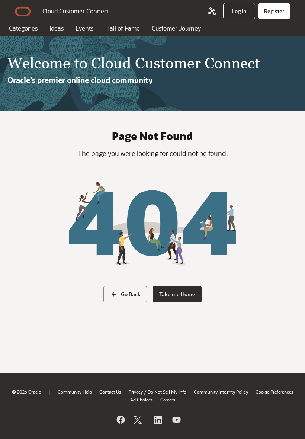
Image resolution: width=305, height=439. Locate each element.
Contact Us (110, 392)
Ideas (56, 28)
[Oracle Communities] (212, 11)
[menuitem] (239, 11)
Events (84, 28)
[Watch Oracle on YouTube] (176, 419)
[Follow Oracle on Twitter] (139, 419)
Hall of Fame (122, 28)
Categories (23, 28)
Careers (167, 400)
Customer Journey (176, 28)
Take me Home (177, 294)
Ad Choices (141, 400)
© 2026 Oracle (26, 392)
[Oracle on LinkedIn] (157, 419)
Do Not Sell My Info (167, 392)
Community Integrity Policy (221, 392)
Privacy (136, 392)
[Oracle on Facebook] (120, 419)
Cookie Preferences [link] (274, 392)
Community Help (75, 392)
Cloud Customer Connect (75, 11)
